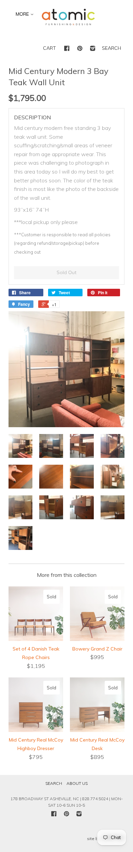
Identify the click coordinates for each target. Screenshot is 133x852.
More (23, 14)
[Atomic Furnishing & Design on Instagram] (93, 49)
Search (53, 783)
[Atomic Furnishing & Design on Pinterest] (80, 49)
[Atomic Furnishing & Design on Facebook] (67, 49)
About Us (77, 783)
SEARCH (111, 48)
